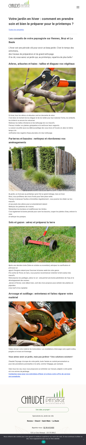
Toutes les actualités (16, 30)
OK (44, 442)
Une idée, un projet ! (43, 410)
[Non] (83, 439)
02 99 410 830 (48, 428)
